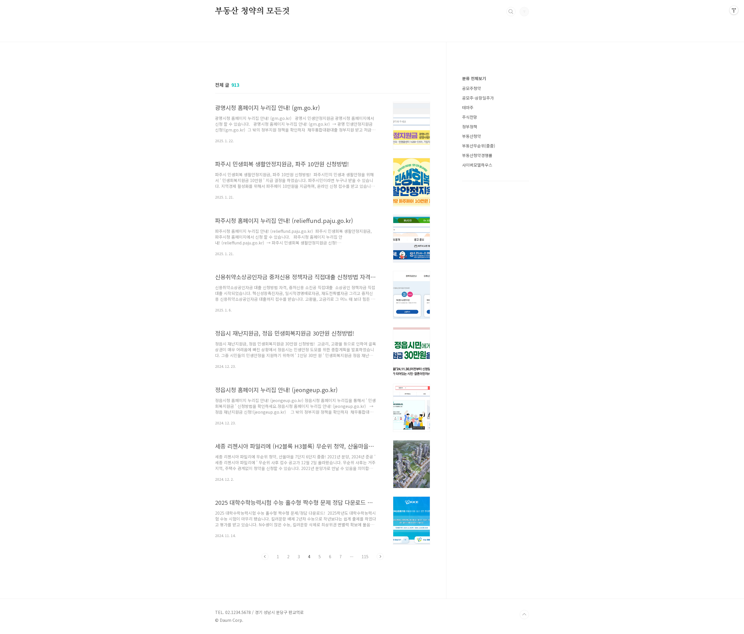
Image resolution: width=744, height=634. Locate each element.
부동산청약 (471, 136)
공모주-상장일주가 (478, 98)
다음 (380, 556)
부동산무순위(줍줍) (478, 146)
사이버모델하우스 (477, 165)
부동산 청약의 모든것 (252, 11)
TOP (524, 614)
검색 (511, 11)
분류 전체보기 (474, 78)
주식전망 (469, 117)
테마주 (467, 107)
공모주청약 (471, 88)
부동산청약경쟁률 (477, 155)
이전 (265, 556)
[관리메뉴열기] (733, 10)
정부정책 (469, 126)
